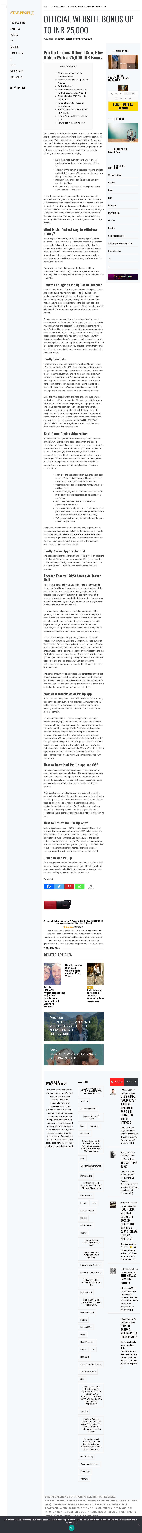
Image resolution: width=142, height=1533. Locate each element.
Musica (14, 34)
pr (94, 1349)
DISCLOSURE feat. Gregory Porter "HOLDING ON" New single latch (91, 1185)
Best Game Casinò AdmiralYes (72, 89)
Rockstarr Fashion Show (91, 1364)
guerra (83, 1233)
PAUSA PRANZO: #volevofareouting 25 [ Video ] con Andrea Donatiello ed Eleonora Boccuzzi (54, 997)
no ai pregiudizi (87, 1342)
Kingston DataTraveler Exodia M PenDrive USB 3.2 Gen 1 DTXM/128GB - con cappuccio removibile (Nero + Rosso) (74, 921)
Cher (82, 1158)
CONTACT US (16, 77)
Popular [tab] (118, 1082)
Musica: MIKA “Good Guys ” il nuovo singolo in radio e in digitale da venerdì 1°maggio (128, 1109)
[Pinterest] (69, 885)
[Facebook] (49, 885)
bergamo (94, 1126)
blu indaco (84, 1133)
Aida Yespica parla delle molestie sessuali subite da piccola (95, 994)
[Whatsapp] (79, 885)
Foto (12, 65)
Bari (82, 1126)
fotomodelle (85, 1225)
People (83, 1349)
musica (83, 1320)
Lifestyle (15, 28)
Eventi (83, 1203)
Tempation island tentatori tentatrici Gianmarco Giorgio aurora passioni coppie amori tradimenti (91, 1444)
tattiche (84, 1412)
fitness (83, 1218)
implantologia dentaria (90, 1265)
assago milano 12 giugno (91, 1117)
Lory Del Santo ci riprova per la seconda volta (129, 1331)
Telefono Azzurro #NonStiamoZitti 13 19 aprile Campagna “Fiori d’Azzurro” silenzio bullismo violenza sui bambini (91, 1425)
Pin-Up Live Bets (65, 86)
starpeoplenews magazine (120, 243)
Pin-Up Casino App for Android (72, 93)
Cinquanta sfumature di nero (91, 1167)
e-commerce (86, 1196)
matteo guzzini (87, 1312)
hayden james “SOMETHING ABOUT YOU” (91, 1242)
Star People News (116, 236)
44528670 (79, 927)
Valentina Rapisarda (89, 1464)
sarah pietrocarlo (88, 1372)
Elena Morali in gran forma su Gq (129, 1162)
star (82, 1379)
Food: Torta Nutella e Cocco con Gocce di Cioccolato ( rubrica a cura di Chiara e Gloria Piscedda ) (129, 1224)
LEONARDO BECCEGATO (91, 1272)
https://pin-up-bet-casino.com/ (87, 534)
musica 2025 (86, 1327)
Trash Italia (17, 53)
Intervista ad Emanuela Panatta (128, 1279)
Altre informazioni (94, 931)
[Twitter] (59, 885)
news (82, 1335)
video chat (85, 1471)
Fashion (14, 47)
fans (94, 1203)
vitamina (84, 1479)
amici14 (84, 1101)
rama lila (84, 1357)
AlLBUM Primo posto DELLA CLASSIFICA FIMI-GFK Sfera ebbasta (91, 1091)
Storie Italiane (114, 251)
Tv (11, 40)
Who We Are (16, 71)
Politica (111, 228)
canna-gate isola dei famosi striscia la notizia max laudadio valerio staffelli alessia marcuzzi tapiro (91, 1146)
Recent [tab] (132, 1082)
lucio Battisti (86, 1292)
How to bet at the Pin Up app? (71, 123)
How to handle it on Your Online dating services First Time (73, 971)
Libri (110, 198)
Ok (71, 1527)
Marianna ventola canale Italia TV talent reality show (91, 1302)
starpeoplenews (84, 39)
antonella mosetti (88, 1109)
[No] (138, 1524)
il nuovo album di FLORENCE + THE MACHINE (91, 1255)
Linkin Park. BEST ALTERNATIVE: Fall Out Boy (91, 1282)
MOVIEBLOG (114, 213)
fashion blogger (87, 1210)
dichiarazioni (86, 1176)
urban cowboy (86, 1456)
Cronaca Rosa (18, 22)
